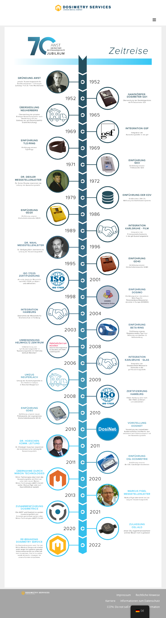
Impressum (124, 595)
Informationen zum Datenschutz (140, 600)
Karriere (110, 600)
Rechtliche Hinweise (148, 595)
